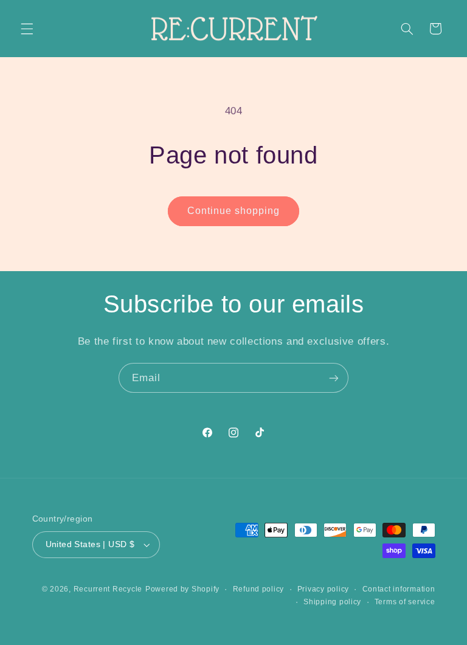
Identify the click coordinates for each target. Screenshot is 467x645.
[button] (27, 29)
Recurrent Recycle (108, 589)
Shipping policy (332, 601)
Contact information (398, 589)
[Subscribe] (334, 378)
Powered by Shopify (182, 589)
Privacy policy (323, 589)
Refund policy (259, 589)
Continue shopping (233, 210)
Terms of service (405, 601)
